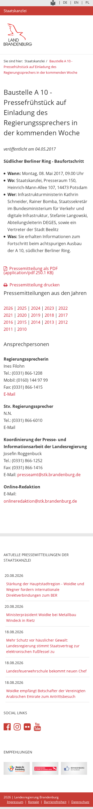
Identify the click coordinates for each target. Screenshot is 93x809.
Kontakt (33, 802)
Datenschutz (80, 802)
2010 (22, 329)
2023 (49, 308)
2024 (35, 308)
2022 (63, 308)
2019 (35, 315)
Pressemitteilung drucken (35, 285)
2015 (22, 322)
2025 (22, 308)
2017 (63, 315)
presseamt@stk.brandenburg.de (49, 474)
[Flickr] (27, 727)
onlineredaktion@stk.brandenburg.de (40, 501)
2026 (8, 308)
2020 (22, 315)
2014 (35, 322)
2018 (49, 315)
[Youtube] (37, 727)
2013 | (51, 322)
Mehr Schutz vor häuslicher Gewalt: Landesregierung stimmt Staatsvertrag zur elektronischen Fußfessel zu (43, 646)
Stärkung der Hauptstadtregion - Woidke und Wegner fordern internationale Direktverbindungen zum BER (45, 589)
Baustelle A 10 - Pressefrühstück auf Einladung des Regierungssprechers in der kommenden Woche (40, 67)
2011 (8, 329)
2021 (8, 315)
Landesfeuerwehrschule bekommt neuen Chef (46, 671)
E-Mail (9, 394)
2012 (63, 322)
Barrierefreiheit (55, 802)
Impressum (15, 802)
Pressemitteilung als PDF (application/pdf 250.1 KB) (31, 270)
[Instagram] (17, 727)
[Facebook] (7, 727)
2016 (8, 322)
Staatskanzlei (35, 61)
